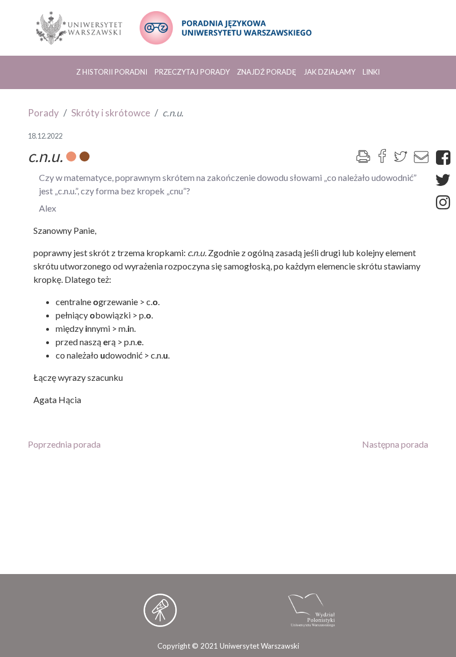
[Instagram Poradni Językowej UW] (446, 201)
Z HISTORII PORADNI (111, 71)
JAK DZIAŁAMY (329, 71)
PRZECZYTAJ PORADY (192, 71)
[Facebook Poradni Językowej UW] (446, 157)
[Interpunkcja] (71, 156)
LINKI (371, 71)
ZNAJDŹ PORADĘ (266, 71)
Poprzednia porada (64, 444)
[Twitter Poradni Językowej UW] (445, 179)
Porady (43, 113)
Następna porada (395, 444)
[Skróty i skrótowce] (85, 156)
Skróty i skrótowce (110, 113)
